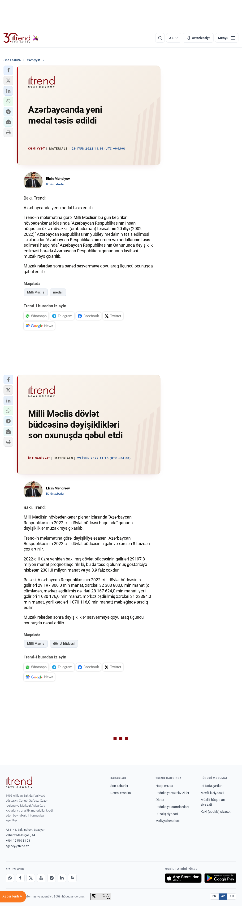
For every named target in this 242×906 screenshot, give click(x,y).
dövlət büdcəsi (64, 643)
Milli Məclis (35, 292)
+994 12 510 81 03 (18, 840)
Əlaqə (160, 800)
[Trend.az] (21, 38)
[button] (8, 70)
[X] (30, 878)
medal (58, 292)
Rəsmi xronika (120, 793)
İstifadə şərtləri (211, 786)
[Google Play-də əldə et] (220, 878)
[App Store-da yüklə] (183, 878)
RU (232, 896)
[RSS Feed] (72, 878)
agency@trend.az (17, 846)
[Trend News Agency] (19, 782)
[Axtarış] (160, 38)
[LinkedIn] (62, 878)
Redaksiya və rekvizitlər (172, 793)
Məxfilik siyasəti (212, 793)
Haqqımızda (164, 786)
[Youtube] (41, 878)
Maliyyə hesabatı (168, 821)
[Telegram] (51, 878)
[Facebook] (20, 878)
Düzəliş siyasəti (167, 814)
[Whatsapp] (10, 878)
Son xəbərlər (119, 786)
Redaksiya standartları (172, 807)
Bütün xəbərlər (55, 184)
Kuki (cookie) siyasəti (216, 811)
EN (214, 896)
